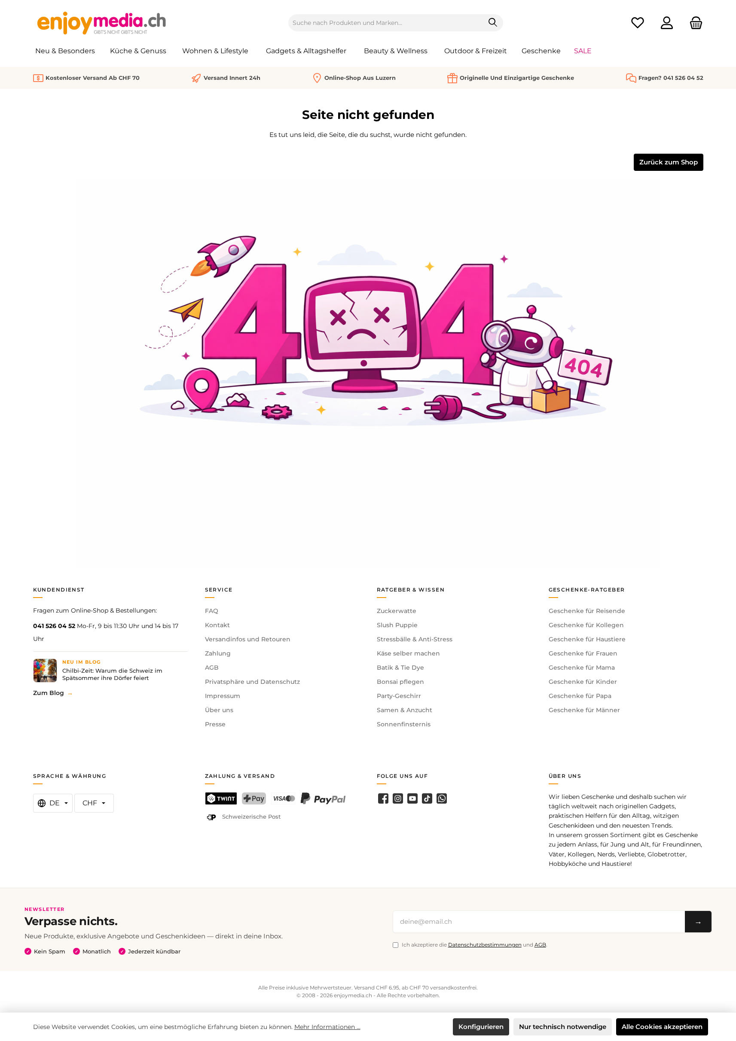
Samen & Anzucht (404, 710)
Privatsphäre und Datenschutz (252, 681)
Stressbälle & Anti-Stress (414, 639)
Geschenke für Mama (582, 667)
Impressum (222, 695)
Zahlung (218, 653)
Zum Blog (48, 692)
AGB (212, 667)
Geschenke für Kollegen (586, 625)
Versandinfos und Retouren (247, 639)
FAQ (211, 610)
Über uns (219, 710)
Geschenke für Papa (580, 695)
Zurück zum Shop (668, 162)
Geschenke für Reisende (587, 610)
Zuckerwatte (396, 610)
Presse (215, 724)
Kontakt (217, 625)
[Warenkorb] (693, 23)
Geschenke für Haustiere (587, 639)
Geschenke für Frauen (583, 653)
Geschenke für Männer (584, 710)
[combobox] (385, 22)
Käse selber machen (408, 653)
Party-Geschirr (399, 695)
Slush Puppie (397, 625)
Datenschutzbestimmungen (485, 944)
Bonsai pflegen (400, 681)
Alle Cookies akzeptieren (662, 1027)
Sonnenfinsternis (404, 724)
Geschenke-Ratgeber (587, 589)
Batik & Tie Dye (400, 667)
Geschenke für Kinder (583, 681)
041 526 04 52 (54, 626)
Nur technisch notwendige (562, 1027)
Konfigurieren (481, 1027)
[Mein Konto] (666, 23)
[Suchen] (493, 22)
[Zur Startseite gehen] (102, 23)
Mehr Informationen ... (327, 1027)
